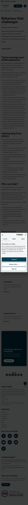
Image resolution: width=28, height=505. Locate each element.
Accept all (14, 259)
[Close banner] (25, 234)
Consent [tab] (5, 238)
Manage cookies (13, 264)
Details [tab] (14, 238)
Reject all (14, 269)
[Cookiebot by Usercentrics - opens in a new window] (17, 235)
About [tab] (23, 238)
